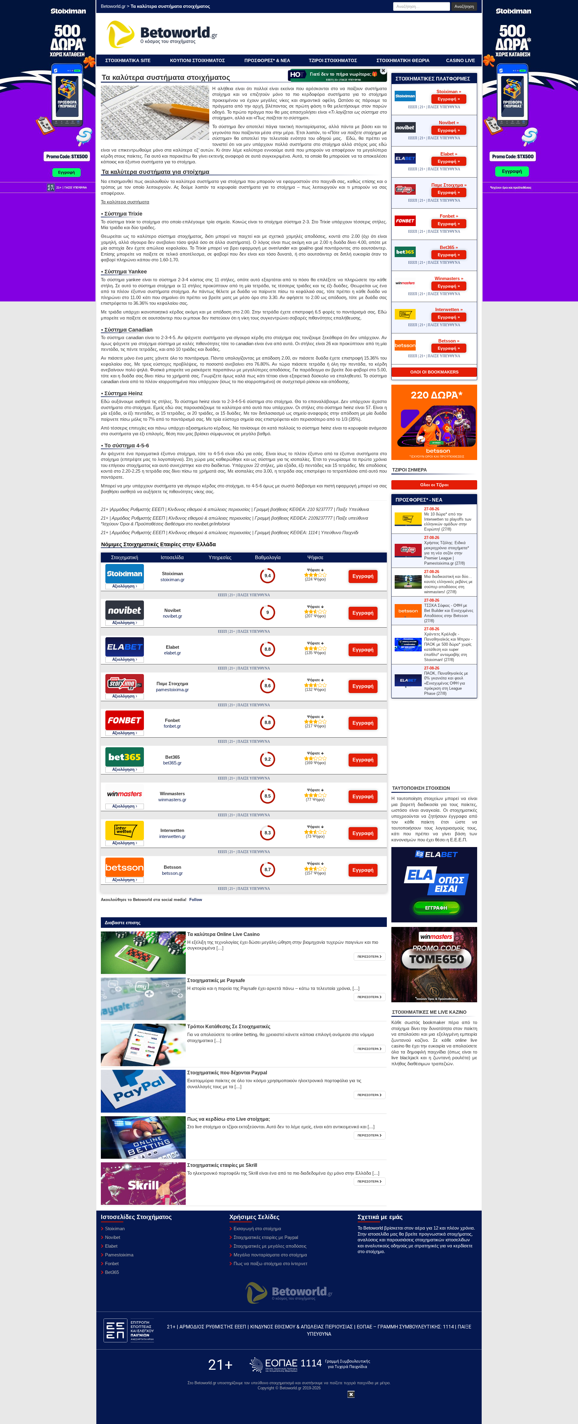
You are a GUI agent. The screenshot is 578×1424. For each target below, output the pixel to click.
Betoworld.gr (113, 6)
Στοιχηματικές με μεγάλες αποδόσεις (270, 1246)
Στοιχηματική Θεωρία (403, 60)
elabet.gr (172, 652)
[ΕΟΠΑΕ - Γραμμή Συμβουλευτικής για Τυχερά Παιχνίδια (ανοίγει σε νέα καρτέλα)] (310, 1365)
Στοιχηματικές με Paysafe (216, 980)
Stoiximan (115, 1228)
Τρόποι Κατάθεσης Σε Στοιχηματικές (228, 1026)
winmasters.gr (172, 799)
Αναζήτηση (464, 6)
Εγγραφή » (449, 98)
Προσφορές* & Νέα (267, 60)
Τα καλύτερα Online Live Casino (223, 934)
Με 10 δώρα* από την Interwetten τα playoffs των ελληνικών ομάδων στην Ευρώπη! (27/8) (447, 522)
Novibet (112, 1237)
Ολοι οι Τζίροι (434, 484)
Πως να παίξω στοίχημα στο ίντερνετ (270, 1263)
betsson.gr (172, 873)
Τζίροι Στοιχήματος (333, 60)
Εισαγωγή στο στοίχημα (257, 1228)
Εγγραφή (363, 576)
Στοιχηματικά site (128, 60)
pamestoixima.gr (172, 689)
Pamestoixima (119, 1254)
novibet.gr (172, 616)
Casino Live (460, 60)
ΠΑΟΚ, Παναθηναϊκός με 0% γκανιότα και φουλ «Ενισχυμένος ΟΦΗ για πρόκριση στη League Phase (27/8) (446, 683)
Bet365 (112, 1272)
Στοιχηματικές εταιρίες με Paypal (266, 1237)
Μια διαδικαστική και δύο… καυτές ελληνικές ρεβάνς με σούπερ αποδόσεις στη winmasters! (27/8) (448, 584)
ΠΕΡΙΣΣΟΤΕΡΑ (369, 956)
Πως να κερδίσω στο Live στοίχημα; (228, 1119)
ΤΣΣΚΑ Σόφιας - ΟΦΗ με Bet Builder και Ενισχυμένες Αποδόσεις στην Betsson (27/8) (448, 613)
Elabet (111, 1246)
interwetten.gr (172, 836)
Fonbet (112, 1263)
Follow (195, 899)
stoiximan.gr (172, 579)
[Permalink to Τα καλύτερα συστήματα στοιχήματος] (143, 952)
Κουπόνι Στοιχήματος (197, 60)
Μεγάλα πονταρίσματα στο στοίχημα (270, 1254)
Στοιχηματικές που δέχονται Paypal (227, 1072)
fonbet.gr (172, 726)
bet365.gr (172, 762)
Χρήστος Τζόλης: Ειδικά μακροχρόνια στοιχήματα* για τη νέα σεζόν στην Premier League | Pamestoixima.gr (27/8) (446, 553)
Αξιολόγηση (124, 586)
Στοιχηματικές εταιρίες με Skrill (222, 1165)
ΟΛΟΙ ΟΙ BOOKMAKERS (434, 372)
